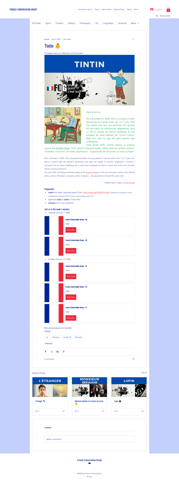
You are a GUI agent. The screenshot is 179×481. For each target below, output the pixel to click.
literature (55, 337)
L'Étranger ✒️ (40, 401)
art (47, 337)
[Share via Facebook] (45, 351)
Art (96, 23)
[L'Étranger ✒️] (50, 387)
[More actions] (133, 39)
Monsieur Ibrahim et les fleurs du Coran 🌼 (89, 402)
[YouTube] (89, 463)
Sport (48, 23)
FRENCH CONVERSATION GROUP (23, 9)
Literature (48, 343)
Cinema (59, 23)
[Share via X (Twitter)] (51, 351)
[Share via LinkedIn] (57, 351)
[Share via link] (63, 351)
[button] (168, 9)
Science (122, 23)
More (133, 23)
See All (144, 373)
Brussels (78, 337)
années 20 (67, 337)
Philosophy (85, 23)
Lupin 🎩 (117, 401)
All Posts (36, 23)
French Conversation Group (89, 460)
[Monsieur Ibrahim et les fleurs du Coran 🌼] (89, 387)
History (71, 23)
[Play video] (89, 80)
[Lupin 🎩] (129, 387)
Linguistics (108, 23)
